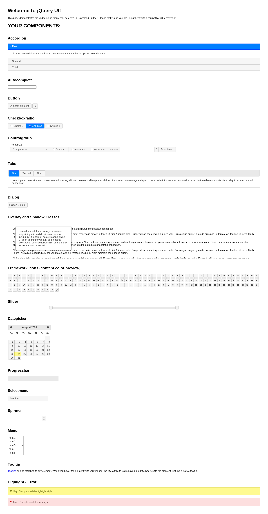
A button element (19, 106)
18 (24, 350)
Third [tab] (15, 67)
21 (43, 350)
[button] (156, 148)
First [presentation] (14, 173)
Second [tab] (16, 61)
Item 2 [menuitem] (12, 441)
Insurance (99, 149)
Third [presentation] (39, 173)
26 (31, 354)
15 (48, 346)
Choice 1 (18, 126)
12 (31, 346)
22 (48, 350)
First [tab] (14, 46)
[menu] (16, 445)
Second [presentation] (26, 173)
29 (48, 354)
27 (37, 354)
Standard (61, 149)
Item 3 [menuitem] (12, 445)
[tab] (14, 173)
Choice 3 (55, 126)
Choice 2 (37, 126)
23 (12, 354)
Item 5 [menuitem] (12, 452)
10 (19, 346)
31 (19, 358)
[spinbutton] (137, 150)
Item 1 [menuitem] (12, 438)
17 (19, 350)
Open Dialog (18, 205)
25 (24, 354)
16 (12, 350)
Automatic (79, 149)
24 (19, 354)
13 (37, 346)
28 (43, 354)
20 (37, 350)
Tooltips (12, 471)
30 (12, 358)
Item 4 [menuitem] (12, 449)
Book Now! (167, 149)
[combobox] (30, 149)
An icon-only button (35, 106)
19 (31, 350)
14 (43, 346)
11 (25, 346)
